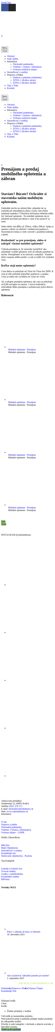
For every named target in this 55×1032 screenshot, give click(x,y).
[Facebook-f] (5, 7)
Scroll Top (6, 2)
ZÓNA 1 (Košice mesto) (24, 80)
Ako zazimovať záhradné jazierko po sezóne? (28, 975)
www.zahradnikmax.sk (17, 811)
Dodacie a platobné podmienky (27, 77)
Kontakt (11, 88)
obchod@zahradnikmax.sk (21, 809)
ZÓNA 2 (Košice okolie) (24, 83)
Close (4, 51)
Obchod (11, 56)
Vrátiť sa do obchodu (11, 1029)
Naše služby (12, 59)
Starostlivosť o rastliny (17, 72)
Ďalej (3, 524)
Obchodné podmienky (23, 64)
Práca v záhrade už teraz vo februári (23, 932)
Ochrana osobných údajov (25, 69)
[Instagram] (12, 7)
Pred (3, 521)
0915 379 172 (15, 806)
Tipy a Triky (12, 85)
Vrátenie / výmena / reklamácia (27, 67)
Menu (4, 48)
